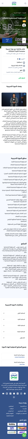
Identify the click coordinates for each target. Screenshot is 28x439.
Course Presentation (20, 357)
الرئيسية (24, 12)
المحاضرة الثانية (21, 319)
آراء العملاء (10, 411)
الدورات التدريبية (17, 12)
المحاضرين (11, 406)
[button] (2, 3)
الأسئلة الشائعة (9, 415)
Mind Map (22, 364)
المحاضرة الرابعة (21, 331)
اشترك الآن (22, 78)
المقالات (11, 408)
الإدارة (24, 21)
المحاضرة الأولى (21, 313)
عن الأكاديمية (23, 406)
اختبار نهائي (22, 337)
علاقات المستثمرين (22, 411)
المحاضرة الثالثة (21, 325)
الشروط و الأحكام (9, 413)
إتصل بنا (25, 408)
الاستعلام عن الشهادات (21, 413)
